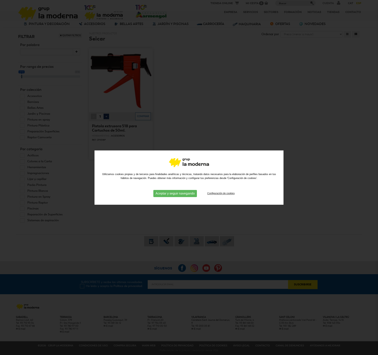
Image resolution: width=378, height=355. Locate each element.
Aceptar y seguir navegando (175, 193)
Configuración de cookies (221, 193)
